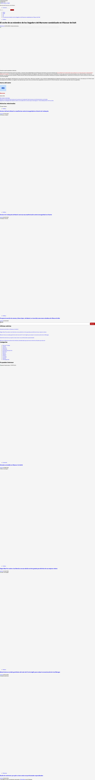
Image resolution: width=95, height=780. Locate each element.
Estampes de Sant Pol (7, 350)
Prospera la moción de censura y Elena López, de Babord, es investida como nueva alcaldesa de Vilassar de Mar (30, 318)
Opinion (4, 354)
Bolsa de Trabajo (6, 345)
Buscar (1, 322)
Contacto (5, 7)
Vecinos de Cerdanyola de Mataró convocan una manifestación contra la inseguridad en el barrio (26, 214)
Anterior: (24, 99)
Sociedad (4, 357)
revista (1, 113)
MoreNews (22, 779)
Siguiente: (27, 100)
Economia (5, 349)
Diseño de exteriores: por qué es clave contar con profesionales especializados (17, 337)
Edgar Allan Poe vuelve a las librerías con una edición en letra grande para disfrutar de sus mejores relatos (23, 332)
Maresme (2, 26)
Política (4, 19)
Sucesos (4, 358)
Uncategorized (6, 359)
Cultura (4, 346)
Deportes (5, 348)
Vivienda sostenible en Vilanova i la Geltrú (9, 329)
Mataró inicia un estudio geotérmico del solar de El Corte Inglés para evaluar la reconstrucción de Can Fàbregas (24, 334)
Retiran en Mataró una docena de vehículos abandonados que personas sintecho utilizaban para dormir (22, 340)
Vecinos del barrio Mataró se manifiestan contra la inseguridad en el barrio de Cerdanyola (24, 111)
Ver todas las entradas (5, 98)
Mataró (4, 353)
